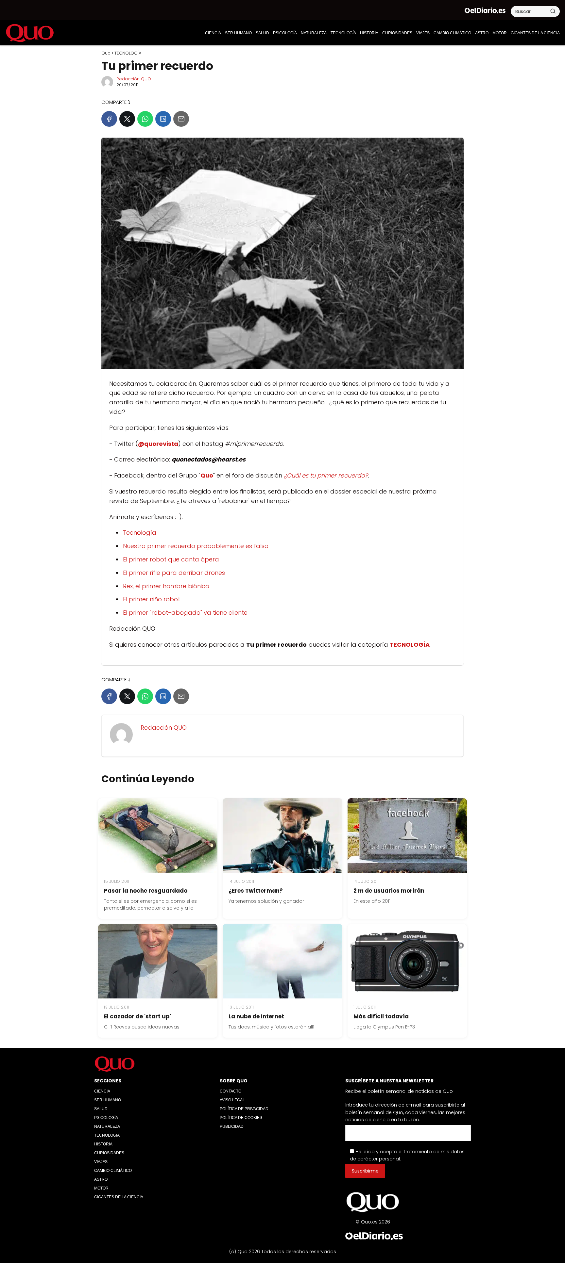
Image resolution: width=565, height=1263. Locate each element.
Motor (499, 33)
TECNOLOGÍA (343, 33)
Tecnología (139, 532)
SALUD (262, 33)
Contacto (230, 1091)
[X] (127, 119)
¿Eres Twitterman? (256, 891)
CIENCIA (213, 33)
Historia (369, 33)
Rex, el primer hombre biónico (166, 586)
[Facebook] (109, 119)
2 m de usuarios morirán (388, 891)
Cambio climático (452, 33)
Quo (206, 475)
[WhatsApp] (145, 119)
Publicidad (232, 1126)
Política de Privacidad (244, 1109)
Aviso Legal (232, 1100)
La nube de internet (256, 1016)
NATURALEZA (314, 33)
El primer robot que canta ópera (171, 559)
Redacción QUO (133, 79)
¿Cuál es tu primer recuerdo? (326, 475)
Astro (481, 33)
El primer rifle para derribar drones (174, 573)
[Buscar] (553, 11)
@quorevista (158, 444)
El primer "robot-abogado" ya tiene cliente (185, 612)
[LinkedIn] (163, 119)
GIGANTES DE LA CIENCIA (535, 33)
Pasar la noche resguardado (145, 891)
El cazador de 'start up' (137, 1016)
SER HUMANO (238, 33)
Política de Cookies (241, 1117)
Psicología (285, 33)
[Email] (181, 119)
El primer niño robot (151, 599)
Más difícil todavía (381, 1016)
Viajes (423, 33)
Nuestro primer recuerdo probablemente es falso (195, 546)
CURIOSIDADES (397, 33)
